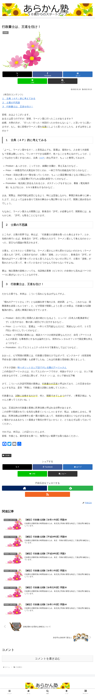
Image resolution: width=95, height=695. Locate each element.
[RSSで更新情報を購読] (47, 494)
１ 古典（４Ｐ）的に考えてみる (18, 98)
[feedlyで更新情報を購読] (70, 488)
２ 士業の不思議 (11, 102)
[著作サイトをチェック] (24, 488)
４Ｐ (42, 158)
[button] (62, 81)
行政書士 (8, 455)
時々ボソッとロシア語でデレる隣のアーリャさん (42, 367)
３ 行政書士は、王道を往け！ (17, 106)
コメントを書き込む (47, 658)
